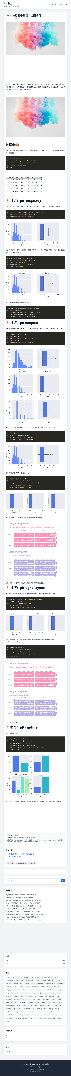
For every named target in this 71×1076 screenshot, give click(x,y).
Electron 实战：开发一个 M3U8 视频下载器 (19, 897)
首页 (51, 4)
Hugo (39, 1067)
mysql (59, 999)
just (46, 993)
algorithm (50, 977)
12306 (13, 977)
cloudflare (9, 983)
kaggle (58, 993)
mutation (53, 999)
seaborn (8, 1012)
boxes (37, 980)
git (44, 990)
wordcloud (9, 1018)
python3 (48, 1005)
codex (16, 983)
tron (32, 1015)
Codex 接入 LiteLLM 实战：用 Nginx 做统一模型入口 (22, 909)
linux (21, 996)
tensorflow (26, 1015)
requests (9, 1009)
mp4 (38, 999)
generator (39, 990)
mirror (29, 999)
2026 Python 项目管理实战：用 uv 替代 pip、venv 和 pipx (24, 920)
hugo (21, 993)
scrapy (51, 1009)
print (18, 1005)
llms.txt (41, 996)
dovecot (28, 987)
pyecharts (30, 1005)
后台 (36, 1018)
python (42, 1005)
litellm (31, 996)
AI (6, 1035)
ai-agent (37, 977)
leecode (16, 996)
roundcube (26, 1009)
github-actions (51, 990)
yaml (31, 1018)
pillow (49, 1002)
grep (7, 993)
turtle (43, 1015)
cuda (32, 983)
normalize (22, 1002)
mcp (23, 999)
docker (21, 987)
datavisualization (21, 863)
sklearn (33, 1012)
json (41, 993)
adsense (19, 977)
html (16, 993)
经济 (49, 1018)
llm (35, 996)
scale (45, 1009)
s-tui (33, 1009)
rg (14, 1009)
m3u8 (57, 996)
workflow (25, 1018)
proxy (23, 1005)
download (35, 987)
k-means (51, 993)
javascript (35, 993)
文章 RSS (8, 1052)
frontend (25, 990)
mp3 (34, 999)
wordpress (18, 1018)
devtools (8, 987)
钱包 (7, 1021)
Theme (29, 1069)
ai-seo (44, 977)
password (30, 1002)
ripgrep (19, 1009)
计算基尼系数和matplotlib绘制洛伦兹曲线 (21, 854)
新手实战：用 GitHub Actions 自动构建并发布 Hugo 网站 (23, 900)
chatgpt (58, 980)
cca (49, 980)
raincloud (58, 1005)
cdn (53, 980)
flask (14, 990)
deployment (60, 983)
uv (52, 1015)
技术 (56, 4)
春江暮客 (8, 3)
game (32, 990)
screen (57, 1009)
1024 (7, 977)
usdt (48, 1015)
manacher (9, 999)
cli (63, 980)
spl (57, 1012)
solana (40, 1012)
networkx (9, 1002)
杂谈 (61, 4)
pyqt (36, 1005)
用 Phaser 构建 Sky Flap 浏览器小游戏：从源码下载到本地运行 (25, 914)
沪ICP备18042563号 (35, 1071)
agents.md (27, 977)
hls (12, 993)
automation (9, 980)
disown (15, 987)
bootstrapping (30, 980)
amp (56, 977)
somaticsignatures (49, 1012)
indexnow (28, 993)
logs (46, 996)
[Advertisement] (35, 70)
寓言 (40, 1018)
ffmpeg (8, 990)
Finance (8, 1038)
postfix (59, 1002)
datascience (10, 863)
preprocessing (10, 1005)
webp (60, 1015)
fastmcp (56, 987)
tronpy (38, 1015)
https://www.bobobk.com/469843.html (25, 837)
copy (21, 983)
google (60, 990)
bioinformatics (19, 980)
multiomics (45, 999)
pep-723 (37, 1002)
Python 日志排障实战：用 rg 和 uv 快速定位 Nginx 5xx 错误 (24, 906)
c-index (43, 980)
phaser (44, 1002)
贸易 (54, 1018)
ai (32, 977)
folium (19, 990)
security (15, 1012)
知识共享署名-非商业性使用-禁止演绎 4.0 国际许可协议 (35, 840)
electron (42, 987)
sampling (39, 1009)
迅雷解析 (59, 1018)
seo (28, 1012)
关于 (66, 4)
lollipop (51, 996)
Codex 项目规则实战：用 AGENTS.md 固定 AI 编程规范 (23, 903)
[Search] (63, 880)
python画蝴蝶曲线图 (14, 857)
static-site (18, 1015)
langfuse (9, 996)
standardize (9, 1015)
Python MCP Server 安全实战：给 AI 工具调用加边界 (22, 917)
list (26, 996)
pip (54, 1002)
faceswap (49, 987)
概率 (45, 1018)
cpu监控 (27, 983)
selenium (22, 1012)
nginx (15, 1002)
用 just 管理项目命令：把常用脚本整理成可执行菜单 (22, 895)
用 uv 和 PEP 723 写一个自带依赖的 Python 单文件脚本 (23, 911)
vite (56, 1015)
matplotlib (32, 863)
